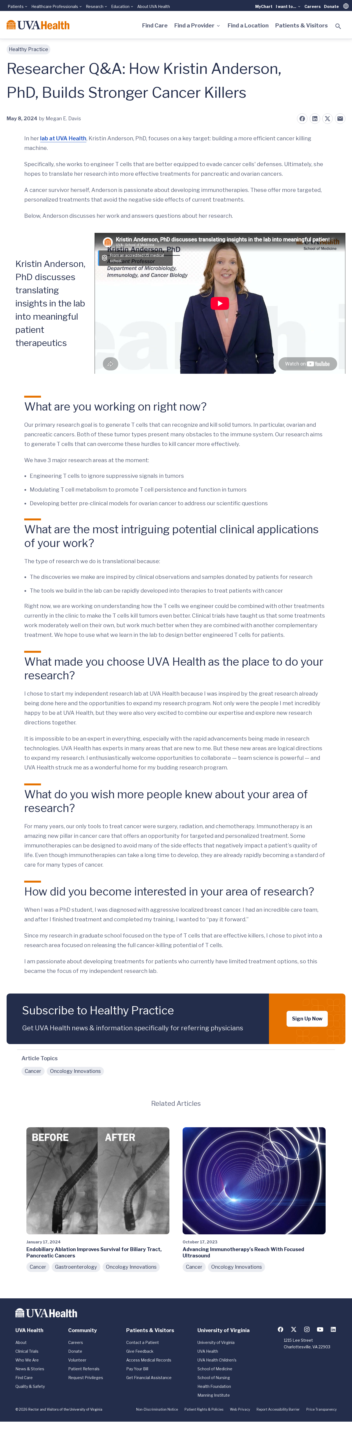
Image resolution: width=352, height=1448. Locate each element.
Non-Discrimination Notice (157, 1409)
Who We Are (27, 1360)
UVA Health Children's (217, 1360)
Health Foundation (214, 1386)
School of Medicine (214, 1368)
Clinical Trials (26, 1351)
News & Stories (29, 1368)
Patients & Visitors (301, 25)
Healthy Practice (28, 49)
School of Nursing (213, 1377)
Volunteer (77, 1360)
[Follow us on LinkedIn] (333, 1329)
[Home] (38, 24)
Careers (312, 6)
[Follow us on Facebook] (280, 1329)
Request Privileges (85, 1377)
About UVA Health (153, 6)
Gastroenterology (76, 1267)
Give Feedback (139, 1351)
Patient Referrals (84, 1368)
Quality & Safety (30, 1386)
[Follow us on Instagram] (307, 1329)
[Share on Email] (340, 118)
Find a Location (248, 25)
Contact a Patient (142, 1342)
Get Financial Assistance (149, 1377)
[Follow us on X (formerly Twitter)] (293, 1329)
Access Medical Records (148, 1360)
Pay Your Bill (137, 1368)
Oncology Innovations (75, 1071)
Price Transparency (321, 1409)
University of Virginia (216, 1342)
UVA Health (207, 1351)
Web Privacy (240, 1409)
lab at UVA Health (63, 138)
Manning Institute (213, 1395)
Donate (331, 6)
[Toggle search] (338, 26)
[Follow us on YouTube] (320, 1329)
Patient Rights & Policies (204, 1409)
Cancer (33, 1071)
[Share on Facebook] (302, 118)
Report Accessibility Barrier (278, 1409)
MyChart (264, 6)
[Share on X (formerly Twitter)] (327, 118)
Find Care (155, 25)
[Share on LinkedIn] (315, 118)
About (21, 1342)
